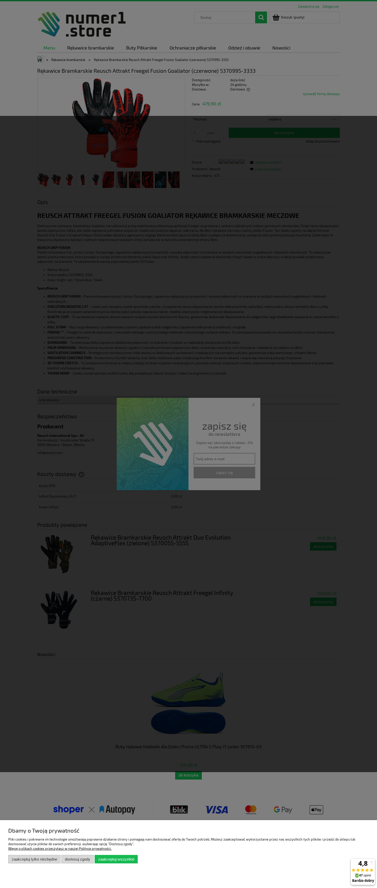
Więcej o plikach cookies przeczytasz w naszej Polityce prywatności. (60, 848)
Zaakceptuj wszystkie (116, 859)
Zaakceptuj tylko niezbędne (34, 859)
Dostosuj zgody (77, 859)
